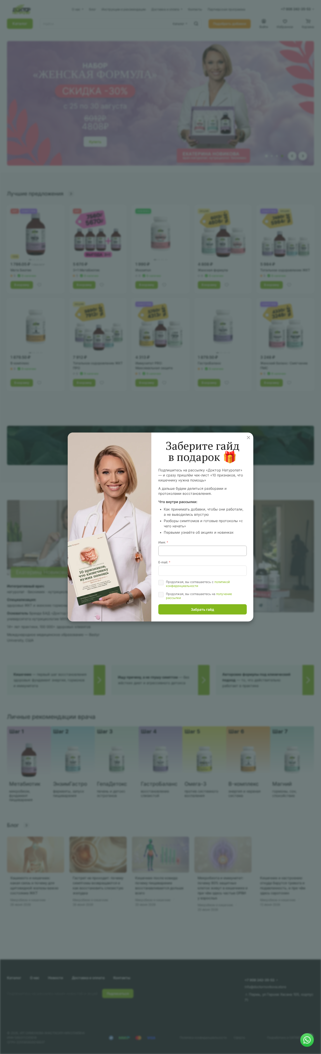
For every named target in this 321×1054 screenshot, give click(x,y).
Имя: (163, 542)
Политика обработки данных (306, 785)
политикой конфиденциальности (198, 584)
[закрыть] (319, 785)
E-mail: (164, 562)
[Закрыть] (248, 438)
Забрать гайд (202, 609)
